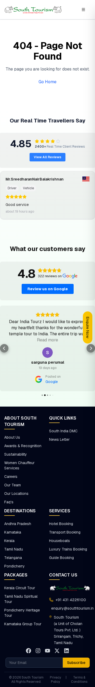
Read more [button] (47, 340)
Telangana (13, 557)
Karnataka (12, 532)
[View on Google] (47, 352)
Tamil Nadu (13, 549)
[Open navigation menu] (83, 9)
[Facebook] (28, 650)
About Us (12, 437)
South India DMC (63, 431)
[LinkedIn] (66, 650)
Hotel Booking (61, 523)
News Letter (59, 439)
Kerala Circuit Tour (19, 587)
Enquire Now (87, 327)
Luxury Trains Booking (68, 549)
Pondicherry (14, 566)
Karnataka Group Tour (22, 624)
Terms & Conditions (79, 679)
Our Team (12, 485)
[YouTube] (47, 650)
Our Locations (16, 493)
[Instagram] (38, 650)
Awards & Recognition (22, 445)
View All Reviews (47, 157)
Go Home (47, 82)
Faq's (8, 502)
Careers (10, 476)
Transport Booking (64, 532)
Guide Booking (61, 557)
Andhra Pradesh (17, 523)
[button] (4, 348)
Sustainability (15, 454)
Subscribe (76, 662)
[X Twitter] (57, 650)
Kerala (9, 540)
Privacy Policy (55, 679)
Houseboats (59, 540)
